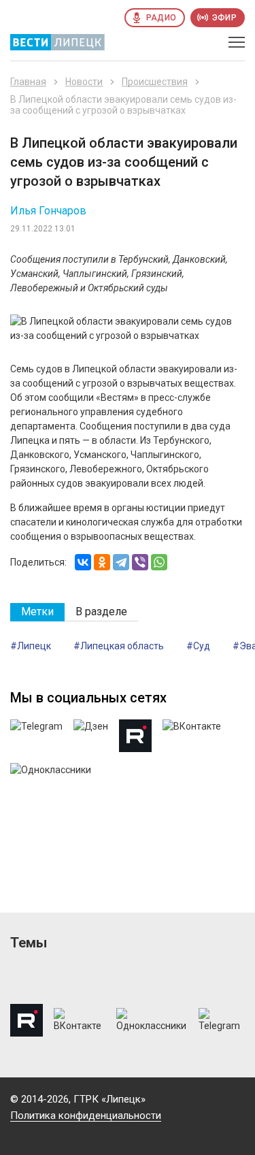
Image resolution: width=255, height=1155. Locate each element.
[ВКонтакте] (83, 562)
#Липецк (30, 645)
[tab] (37, 612)
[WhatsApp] (159, 562)
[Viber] (140, 562)
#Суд (198, 645)
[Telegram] (121, 562)
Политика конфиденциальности (85, 1115)
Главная (28, 81)
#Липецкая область (118, 645)
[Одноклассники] (102, 562)
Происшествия (155, 81)
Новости (84, 81)
